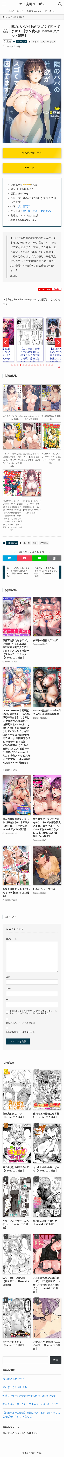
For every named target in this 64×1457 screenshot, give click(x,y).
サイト (9, 1000)
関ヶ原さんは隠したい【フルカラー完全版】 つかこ (30, 1404)
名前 (8, 977)
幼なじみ (51, 42)
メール (9, 988)
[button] (10, 558)
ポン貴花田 (21, 42)
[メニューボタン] (4, 4)
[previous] (6, 342)
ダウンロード (32, 168)
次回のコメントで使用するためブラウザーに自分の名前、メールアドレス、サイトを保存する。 (33, 1012)
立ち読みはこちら (32, 152)
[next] (58, 342)
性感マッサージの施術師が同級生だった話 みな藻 (29, 1396)
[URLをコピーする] (54, 558)
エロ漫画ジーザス (32, 4)
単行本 (35, 42)
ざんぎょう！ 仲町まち (15, 1387)
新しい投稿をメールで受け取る (20, 1032)
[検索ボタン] (60, 4)
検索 (55, 1360)
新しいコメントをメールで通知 (20, 1023)
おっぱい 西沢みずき (14, 1379)
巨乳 (43, 42)
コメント (11, 939)
